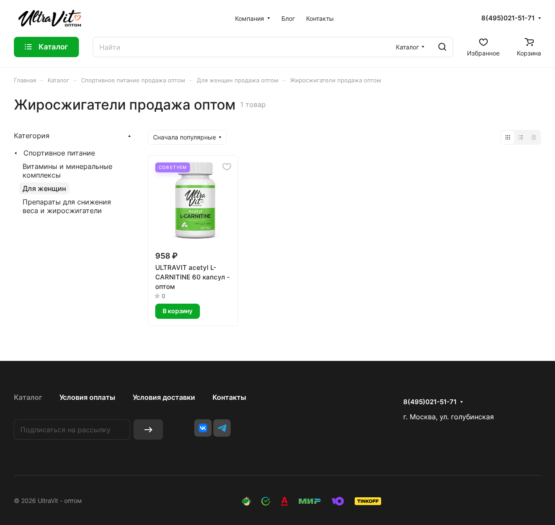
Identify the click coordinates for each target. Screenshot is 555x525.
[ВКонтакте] (203, 428)
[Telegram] (222, 428)
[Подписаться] (148, 429)
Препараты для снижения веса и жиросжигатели (67, 206)
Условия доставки (164, 397)
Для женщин (44, 188)
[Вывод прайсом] (533, 137)
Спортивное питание (59, 153)
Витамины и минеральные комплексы (67, 170)
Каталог (28, 397)
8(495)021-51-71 (508, 18)
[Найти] (442, 47)
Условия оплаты (87, 397)
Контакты (229, 397)
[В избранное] (226, 166)
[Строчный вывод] (520, 137)
